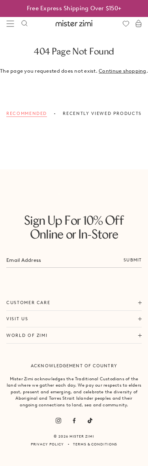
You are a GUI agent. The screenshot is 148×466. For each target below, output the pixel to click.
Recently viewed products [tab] (102, 113)
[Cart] (138, 23)
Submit (133, 260)
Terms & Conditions (95, 444)
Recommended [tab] (26, 113)
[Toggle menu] (10, 23)
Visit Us (17, 318)
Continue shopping (122, 71)
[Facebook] (74, 420)
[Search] (24, 23)
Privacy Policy (47, 444)
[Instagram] (58, 420)
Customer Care (28, 302)
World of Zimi (26, 335)
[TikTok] (90, 420)
